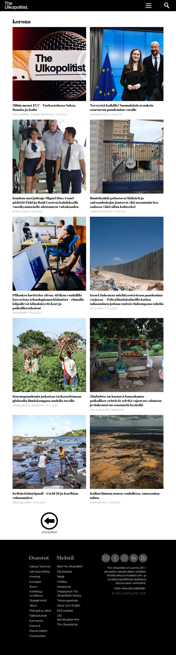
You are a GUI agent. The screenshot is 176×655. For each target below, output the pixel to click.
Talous (33, 605)
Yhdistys (62, 581)
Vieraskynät (64, 586)
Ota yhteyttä (64, 571)
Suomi (33, 586)
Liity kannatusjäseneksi (68, 617)
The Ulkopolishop (67, 624)
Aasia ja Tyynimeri (40, 566)
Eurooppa (35, 581)
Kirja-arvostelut (38, 631)
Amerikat (34, 576)
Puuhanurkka (37, 636)
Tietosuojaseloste (67, 600)
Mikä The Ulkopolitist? (70, 566)
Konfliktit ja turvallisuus (36, 593)
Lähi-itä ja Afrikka (39, 571)
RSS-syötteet (65, 610)
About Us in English (68, 605)
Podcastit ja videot (40, 610)
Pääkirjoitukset (38, 615)
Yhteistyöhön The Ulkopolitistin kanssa (69, 593)
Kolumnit (34, 626)
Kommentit (36, 621)
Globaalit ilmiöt (38, 600)
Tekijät (60, 576)
